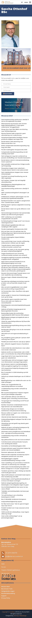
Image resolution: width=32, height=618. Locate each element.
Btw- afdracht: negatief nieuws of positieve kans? (15, 344)
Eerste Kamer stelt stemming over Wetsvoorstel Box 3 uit (12, 142)
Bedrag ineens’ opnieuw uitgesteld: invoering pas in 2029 (15, 205)
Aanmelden (8, 93)
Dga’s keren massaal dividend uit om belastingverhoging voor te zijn (13, 262)
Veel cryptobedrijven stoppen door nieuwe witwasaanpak (14, 173)
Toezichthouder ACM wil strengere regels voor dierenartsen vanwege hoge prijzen (14, 361)
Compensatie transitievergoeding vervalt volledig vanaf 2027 (14, 152)
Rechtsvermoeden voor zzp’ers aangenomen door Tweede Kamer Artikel (15, 201)
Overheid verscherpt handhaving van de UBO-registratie (14, 177)
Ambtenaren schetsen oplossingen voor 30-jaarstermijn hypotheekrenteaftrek (15, 197)
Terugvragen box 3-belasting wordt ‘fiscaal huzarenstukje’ (15, 401)
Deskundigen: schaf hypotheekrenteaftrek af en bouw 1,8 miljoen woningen (15, 479)
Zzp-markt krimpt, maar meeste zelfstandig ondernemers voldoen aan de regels (15, 242)
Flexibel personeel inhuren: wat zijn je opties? (15, 341)
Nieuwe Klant (5, 586)
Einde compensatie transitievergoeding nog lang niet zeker (15, 146)
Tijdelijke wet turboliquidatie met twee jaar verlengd (15, 492)
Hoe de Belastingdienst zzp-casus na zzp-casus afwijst (14, 488)
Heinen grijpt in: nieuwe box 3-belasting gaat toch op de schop (15, 296)
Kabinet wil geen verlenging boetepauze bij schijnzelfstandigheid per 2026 (15, 428)
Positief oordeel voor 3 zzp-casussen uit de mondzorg (15, 508)
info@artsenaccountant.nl (14, 556)
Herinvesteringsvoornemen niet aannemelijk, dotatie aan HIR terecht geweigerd (15, 213)
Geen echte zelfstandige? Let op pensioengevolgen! (11, 517)
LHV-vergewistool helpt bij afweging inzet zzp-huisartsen (14, 369)
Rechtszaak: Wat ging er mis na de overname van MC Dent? (15, 330)
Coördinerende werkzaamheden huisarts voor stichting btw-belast (14, 442)
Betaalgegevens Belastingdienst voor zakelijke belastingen (13, 185)
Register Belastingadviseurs (10, 570)
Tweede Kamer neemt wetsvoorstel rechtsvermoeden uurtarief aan (12, 246)
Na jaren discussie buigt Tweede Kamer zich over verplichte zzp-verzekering (15, 274)
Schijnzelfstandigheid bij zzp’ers (11, 501)
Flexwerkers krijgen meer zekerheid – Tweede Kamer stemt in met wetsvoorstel (14, 169)
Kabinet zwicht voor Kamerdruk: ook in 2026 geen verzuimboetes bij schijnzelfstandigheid (16, 353)
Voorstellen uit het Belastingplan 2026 (13, 446)
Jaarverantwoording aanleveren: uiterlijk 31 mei (15, 189)
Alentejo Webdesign (20, 615)
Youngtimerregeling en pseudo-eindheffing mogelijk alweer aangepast (15, 258)
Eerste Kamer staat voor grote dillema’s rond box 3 (15, 209)
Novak (3, 567)
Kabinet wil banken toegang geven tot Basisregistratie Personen (13, 310)
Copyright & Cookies (8, 612)
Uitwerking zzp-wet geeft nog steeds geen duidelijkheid (15, 424)
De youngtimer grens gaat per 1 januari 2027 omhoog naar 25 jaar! (15, 338)
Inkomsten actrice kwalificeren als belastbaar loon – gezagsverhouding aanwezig (15, 432)
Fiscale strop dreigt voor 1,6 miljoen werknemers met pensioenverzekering (13, 409)
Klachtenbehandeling (8, 593)
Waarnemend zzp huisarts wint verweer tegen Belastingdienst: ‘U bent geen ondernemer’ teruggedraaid (14, 125)
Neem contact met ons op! (14, 108)
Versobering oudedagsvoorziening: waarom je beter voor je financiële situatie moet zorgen (15, 283)
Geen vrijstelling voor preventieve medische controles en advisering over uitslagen (15, 463)
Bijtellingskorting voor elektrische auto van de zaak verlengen (16, 381)
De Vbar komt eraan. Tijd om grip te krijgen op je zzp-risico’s (15, 504)
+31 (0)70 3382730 (11, 553)
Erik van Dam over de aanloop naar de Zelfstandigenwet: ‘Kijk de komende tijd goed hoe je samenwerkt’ (15, 233)
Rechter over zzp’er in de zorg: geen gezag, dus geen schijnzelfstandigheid (15, 250)
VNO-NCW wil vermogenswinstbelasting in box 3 (14, 334)
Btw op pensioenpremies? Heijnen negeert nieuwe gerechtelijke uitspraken (14, 393)
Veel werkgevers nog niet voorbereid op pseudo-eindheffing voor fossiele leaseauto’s (15, 157)
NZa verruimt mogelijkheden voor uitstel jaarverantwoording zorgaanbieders (14, 288)
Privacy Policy (5, 598)
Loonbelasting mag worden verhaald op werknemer (14, 389)
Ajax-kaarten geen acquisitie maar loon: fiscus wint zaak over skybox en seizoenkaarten (14, 301)
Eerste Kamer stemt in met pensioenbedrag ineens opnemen (15, 161)
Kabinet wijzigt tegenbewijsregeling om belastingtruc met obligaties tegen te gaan (15, 484)
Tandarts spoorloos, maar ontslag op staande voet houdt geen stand (16, 471)
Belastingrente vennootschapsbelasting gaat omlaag (15, 306)
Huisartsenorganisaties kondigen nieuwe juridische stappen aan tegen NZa (14, 138)
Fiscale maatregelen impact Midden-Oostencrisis (13, 238)
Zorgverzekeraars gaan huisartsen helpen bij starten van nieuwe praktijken (15, 449)
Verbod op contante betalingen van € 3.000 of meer (15, 377)
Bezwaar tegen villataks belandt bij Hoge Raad (14, 278)
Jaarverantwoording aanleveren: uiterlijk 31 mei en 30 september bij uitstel (15, 120)
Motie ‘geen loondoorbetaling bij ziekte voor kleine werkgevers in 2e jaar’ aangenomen (15, 467)
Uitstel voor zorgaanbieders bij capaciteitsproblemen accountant (12, 385)
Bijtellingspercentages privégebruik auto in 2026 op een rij (15, 318)
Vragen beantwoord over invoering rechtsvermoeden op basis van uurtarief (14, 254)
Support (3, 595)
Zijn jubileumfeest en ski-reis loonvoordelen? (15, 439)
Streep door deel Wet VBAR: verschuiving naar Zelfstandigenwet (14, 130)
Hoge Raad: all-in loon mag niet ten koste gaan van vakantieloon (14, 357)
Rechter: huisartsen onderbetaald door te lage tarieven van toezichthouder (14, 405)
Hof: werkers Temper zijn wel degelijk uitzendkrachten (13, 181)
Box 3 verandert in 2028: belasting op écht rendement (14, 373)
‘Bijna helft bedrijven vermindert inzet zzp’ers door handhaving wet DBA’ (15, 475)
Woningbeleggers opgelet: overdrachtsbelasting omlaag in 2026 (13, 459)
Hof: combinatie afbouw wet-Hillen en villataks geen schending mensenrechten (14, 397)
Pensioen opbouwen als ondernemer (13, 452)
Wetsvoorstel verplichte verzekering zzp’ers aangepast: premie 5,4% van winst (15, 455)
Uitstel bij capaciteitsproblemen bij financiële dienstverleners (15, 322)
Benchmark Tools (6, 588)
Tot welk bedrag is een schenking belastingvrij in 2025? (12, 496)
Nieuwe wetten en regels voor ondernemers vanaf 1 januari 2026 (15, 413)
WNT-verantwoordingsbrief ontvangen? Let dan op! (15, 193)
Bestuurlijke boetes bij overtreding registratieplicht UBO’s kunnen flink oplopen (15, 314)
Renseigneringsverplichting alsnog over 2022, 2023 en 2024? (16, 326)
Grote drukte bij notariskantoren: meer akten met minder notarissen (15, 348)
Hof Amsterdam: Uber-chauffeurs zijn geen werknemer (15, 292)
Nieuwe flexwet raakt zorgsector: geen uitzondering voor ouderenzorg (13, 134)
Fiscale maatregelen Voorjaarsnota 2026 (14, 149)
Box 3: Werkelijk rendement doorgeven (13, 499)
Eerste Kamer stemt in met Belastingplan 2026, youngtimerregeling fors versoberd (14, 365)
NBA (3, 564)
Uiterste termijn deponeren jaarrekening (14, 417)
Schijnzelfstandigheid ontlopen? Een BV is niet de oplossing (16, 420)
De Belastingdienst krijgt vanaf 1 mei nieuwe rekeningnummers (15, 221)
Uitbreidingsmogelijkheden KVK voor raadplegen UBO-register (13, 226)
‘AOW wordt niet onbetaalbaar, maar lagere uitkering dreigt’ (15, 512)
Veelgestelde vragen (7, 591)
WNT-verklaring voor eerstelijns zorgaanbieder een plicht (11, 217)
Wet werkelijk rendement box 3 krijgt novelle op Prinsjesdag (15, 165)
